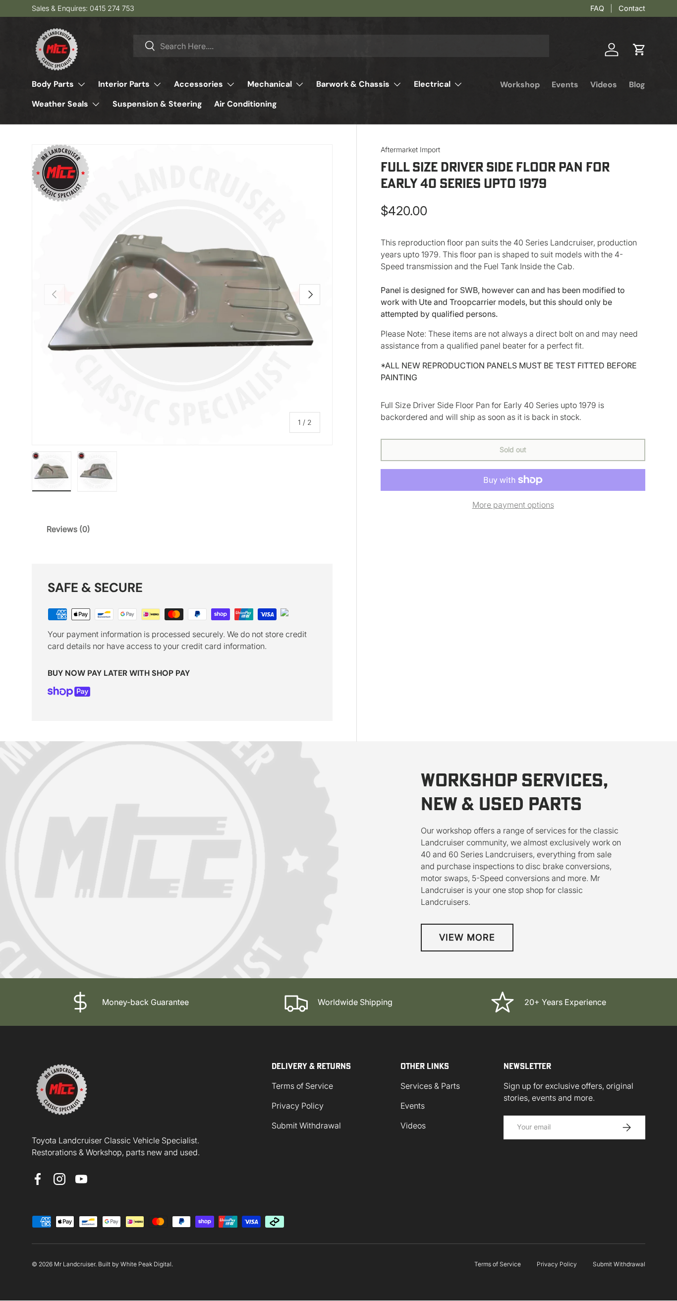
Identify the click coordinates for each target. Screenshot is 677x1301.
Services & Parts (430, 1086)
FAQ (597, 8)
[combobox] (341, 46)
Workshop (520, 84)
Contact (632, 8)
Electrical (432, 84)
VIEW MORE (467, 937)
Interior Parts (124, 84)
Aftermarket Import (410, 149)
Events (565, 84)
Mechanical (269, 84)
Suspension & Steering (157, 104)
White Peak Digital (145, 1264)
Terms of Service (302, 1086)
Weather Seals (60, 104)
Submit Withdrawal (306, 1125)
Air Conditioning (245, 104)
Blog (637, 84)
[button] (639, 49)
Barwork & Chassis (353, 84)
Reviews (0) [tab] (68, 529)
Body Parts (53, 84)
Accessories (198, 84)
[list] (182, 295)
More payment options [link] (513, 505)
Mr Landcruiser (74, 1264)
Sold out (513, 449)
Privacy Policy (298, 1106)
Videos (603, 84)
